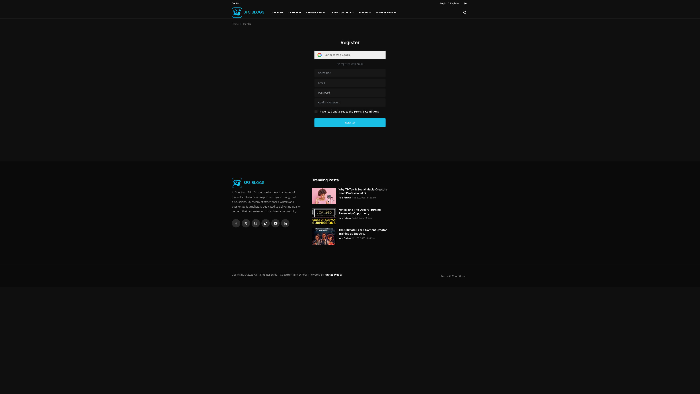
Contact (236, 3)
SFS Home (277, 12)
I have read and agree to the (348, 111)
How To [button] (363, 12)
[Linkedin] (285, 223)
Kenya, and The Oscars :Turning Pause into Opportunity (360, 211)
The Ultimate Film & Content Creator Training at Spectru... (363, 231)
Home (235, 24)
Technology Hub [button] (340, 12)
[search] (465, 12)
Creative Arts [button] (314, 12)
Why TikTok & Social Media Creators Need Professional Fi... (363, 191)
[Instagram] (256, 223)
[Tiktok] (265, 223)
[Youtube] (275, 223)
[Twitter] (246, 223)
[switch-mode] (465, 3)
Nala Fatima (345, 197)
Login (443, 3)
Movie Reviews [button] (384, 12)
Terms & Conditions (453, 276)
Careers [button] (293, 12)
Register (454, 3)
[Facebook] (236, 223)
